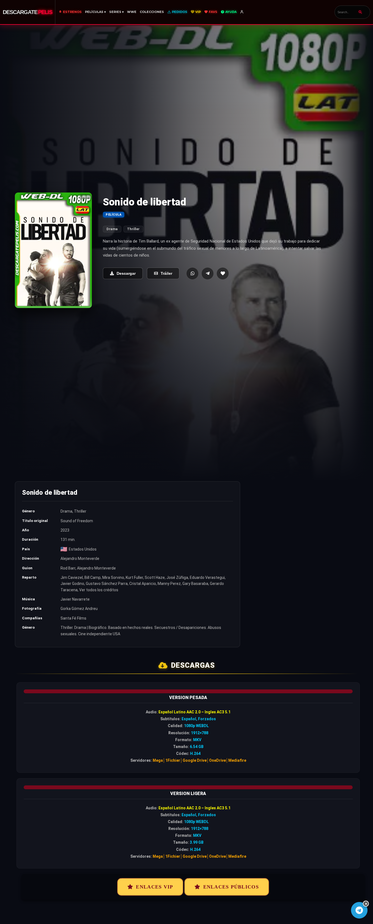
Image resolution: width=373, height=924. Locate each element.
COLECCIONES (152, 12)
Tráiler (166, 273)
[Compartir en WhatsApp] (192, 273)
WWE (131, 12)
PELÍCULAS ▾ (95, 12)
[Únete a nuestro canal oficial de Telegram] (359, 910)
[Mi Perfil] (242, 12)
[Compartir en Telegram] (207, 273)
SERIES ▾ (116, 12)
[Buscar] (360, 12)
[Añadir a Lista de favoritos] (222, 273)
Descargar (126, 273)
